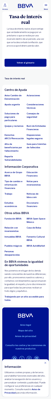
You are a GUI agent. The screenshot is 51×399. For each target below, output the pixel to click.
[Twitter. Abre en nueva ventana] (21, 358)
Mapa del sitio (25, 330)
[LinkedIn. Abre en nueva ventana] (36, 358)
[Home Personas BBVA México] (25, 5)
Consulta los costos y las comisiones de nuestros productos (25, 347)
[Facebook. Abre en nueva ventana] (14, 358)
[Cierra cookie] (45, 363)
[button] (25, 63)
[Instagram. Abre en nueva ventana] (29, 358)
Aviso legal (25, 325)
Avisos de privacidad (25, 336)
